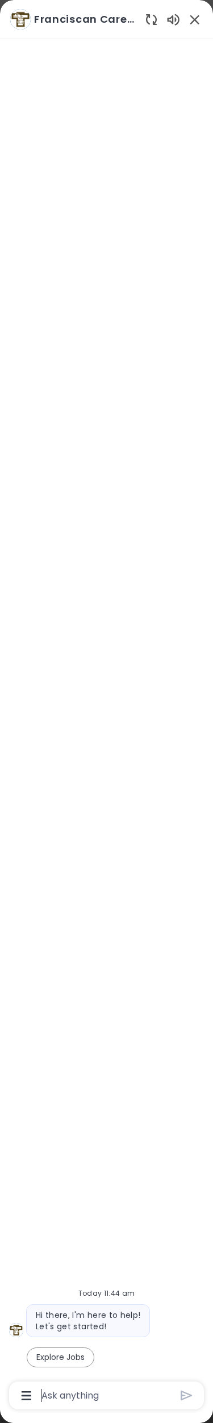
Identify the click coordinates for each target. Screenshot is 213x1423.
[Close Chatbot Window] (194, 19)
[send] (186, 1395)
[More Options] (26, 1396)
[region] (106, 706)
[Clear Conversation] (151, 19)
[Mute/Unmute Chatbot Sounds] (173, 19)
